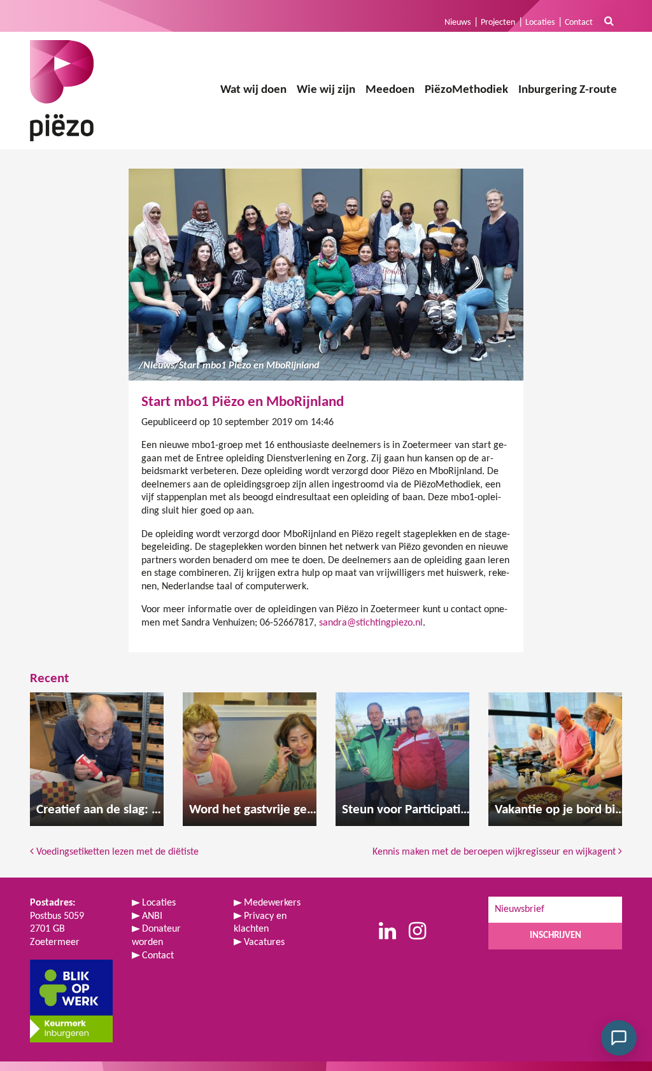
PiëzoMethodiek (466, 90)
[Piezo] (62, 90)
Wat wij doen (253, 90)
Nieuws (457, 22)
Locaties (540, 22)
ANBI (152, 916)
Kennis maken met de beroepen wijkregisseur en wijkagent (495, 852)
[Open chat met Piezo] (619, 1038)
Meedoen (390, 90)
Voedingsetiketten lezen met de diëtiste (116, 852)
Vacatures (264, 942)
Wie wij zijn (326, 90)
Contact (579, 22)
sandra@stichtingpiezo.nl (371, 623)
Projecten (498, 22)
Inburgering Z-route (567, 90)
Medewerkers (272, 903)
